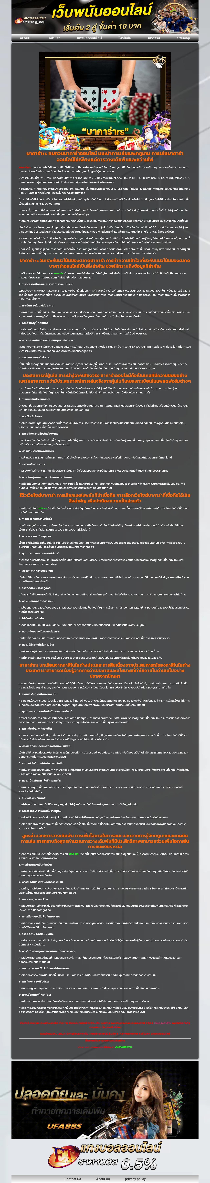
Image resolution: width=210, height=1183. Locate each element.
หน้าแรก (54, 37)
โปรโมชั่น (124, 37)
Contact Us (72, 1179)
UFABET (26, 37)
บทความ (154, 37)
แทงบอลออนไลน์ (89, 37)
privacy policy (135, 1179)
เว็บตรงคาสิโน (162, 1023)
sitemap (183, 37)
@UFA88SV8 (123, 1047)
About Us (103, 1179)
